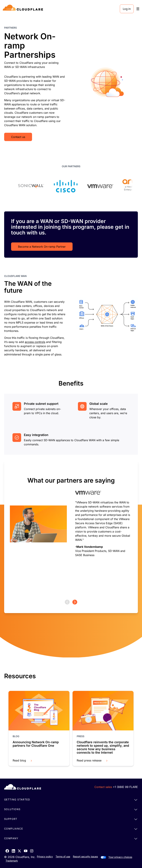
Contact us (18, 137)
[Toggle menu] (137, 8)
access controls (35, 342)
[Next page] (74, 602)
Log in (127, 9)
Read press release (89, 760)
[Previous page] (67, 602)
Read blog (19, 760)
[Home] (23, 9)
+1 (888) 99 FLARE (125, 787)
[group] (71, 530)
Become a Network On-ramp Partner (42, 246)
